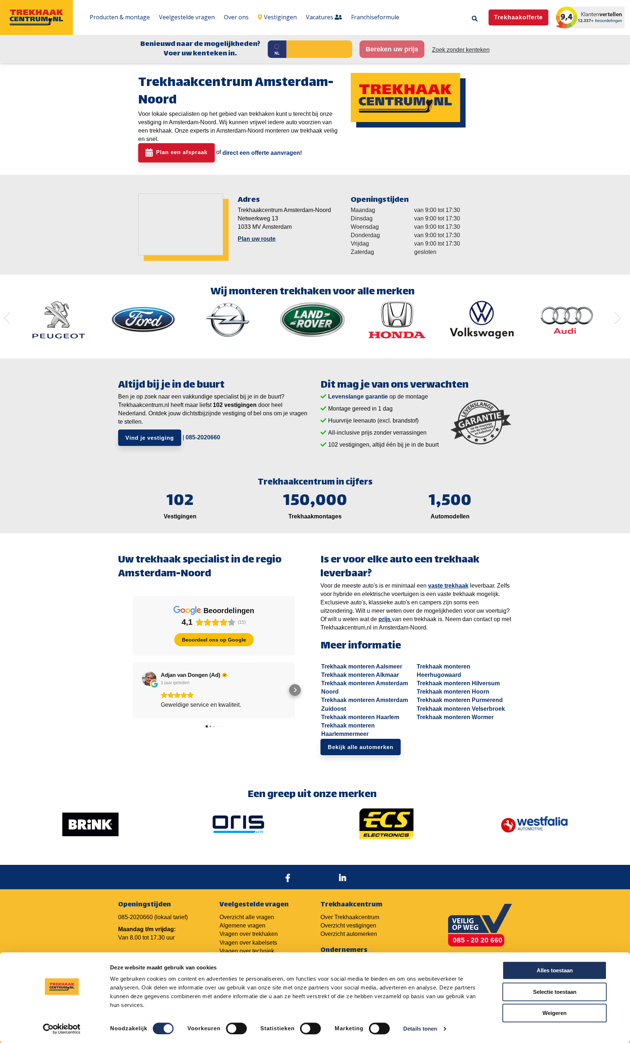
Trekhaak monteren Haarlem (360, 717)
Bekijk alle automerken (360, 747)
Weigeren (554, 1013)
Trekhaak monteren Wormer (455, 717)
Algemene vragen (242, 925)
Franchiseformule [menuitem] (375, 17)
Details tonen (420, 1029)
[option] (58, 319)
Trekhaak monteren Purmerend (460, 700)
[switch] (236, 1028)
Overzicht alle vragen (246, 917)
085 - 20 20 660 (477, 940)
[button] (133, 690)
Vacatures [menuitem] (320, 17)
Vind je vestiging (149, 438)
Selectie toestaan (554, 992)
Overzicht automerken (348, 934)
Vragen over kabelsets (248, 943)
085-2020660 (203, 437)
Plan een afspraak (181, 152)
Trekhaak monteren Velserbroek (461, 709)
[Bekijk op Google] (149, 678)
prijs (384, 619)
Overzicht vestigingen (348, 925)
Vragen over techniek (246, 951)
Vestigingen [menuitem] (280, 17)
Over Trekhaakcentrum (349, 917)
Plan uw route (257, 239)
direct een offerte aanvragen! (262, 153)
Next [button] (614, 318)
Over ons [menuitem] (236, 17)
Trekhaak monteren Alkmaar (360, 675)
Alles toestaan (555, 970)
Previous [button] (10, 318)
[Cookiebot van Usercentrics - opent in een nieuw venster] (62, 1028)
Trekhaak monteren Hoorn (453, 692)
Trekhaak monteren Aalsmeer (361, 666)
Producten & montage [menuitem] (120, 17)
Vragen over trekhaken (248, 934)
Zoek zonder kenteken (461, 50)
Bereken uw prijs (392, 49)
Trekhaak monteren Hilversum (458, 683)
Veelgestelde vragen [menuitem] (187, 17)
